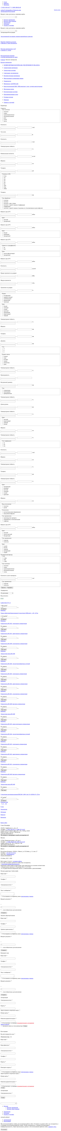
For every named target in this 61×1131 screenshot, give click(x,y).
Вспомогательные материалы (12, 75)
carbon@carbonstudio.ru (7, 10)
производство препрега (10, 518)
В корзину (3, 609)
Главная (3, 59)
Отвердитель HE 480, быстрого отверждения (13, 704)
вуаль (5, 121)
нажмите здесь (52, 1126)
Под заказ (3, 629)
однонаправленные (9, 114)
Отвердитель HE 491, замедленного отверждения (14, 633)
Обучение (6, 24)
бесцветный (7, 535)
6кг (5, 184)
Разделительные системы (10, 91)
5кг (5, 182)
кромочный (7, 300)
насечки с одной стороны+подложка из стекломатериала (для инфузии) (23, 208)
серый (5, 552)
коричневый (7, 314)
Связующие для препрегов (11, 73)
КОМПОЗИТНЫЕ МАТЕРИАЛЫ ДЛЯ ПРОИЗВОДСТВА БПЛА (22, 65)
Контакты (6, 4)
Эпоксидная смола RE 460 (8, 784)
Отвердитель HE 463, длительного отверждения (14, 744)
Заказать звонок (57, 9)
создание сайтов (17, 861)
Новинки (6, 99)
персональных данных (27, 896)
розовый (6, 488)
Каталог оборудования (10, 21)
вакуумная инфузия (9, 513)
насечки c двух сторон (10, 203)
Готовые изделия (8, 97)
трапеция (6, 302)
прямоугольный (8, 297)
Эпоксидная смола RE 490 (8, 653)
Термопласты (7, 81)
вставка (6, 359)
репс (5, 118)
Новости (6, 3)
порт (5, 358)
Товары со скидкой (9, 102)
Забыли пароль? (5, 1024)
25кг (5, 187)
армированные (8, 393)
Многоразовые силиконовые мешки (13, 78)
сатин (5, 119)
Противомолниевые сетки (11, 94)
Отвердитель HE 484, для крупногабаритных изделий (15, 663)
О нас (5, 2)
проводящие (7, 392)
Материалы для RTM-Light (11, 83)
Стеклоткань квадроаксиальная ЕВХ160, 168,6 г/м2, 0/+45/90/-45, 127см (20, 794)
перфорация (7, 206)
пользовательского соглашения (25, 1023)
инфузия (6, 521)
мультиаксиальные (9, 116)
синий (5, 309)
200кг (5, 188)
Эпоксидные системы (10, 70)
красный (6, 311)
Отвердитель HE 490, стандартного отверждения (14, 643)
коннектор (6, 362)
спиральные (7, 390)
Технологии (7, 22)
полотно (6, 111)
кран (5, 364)
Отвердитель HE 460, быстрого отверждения (13, 774)
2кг (5, 179)
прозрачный (7, 221)
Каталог (6, 1106)
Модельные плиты (9, 89)
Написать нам (17, 10)
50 (6, 803)
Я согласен (4, 1129)
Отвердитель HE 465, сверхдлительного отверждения (15, 724)
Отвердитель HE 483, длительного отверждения (14, 673)
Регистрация (11, 11)
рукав (5, 507)
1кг (5, 177)
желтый (6, 219)
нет (5, 249)
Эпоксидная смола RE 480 (8, 714)
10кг (5, 185)
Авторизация (4, 11)
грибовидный (7, 298)
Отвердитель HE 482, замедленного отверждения (14, 684)
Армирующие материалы (11, 67)
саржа (5, 113)
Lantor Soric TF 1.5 (6, 602)
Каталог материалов (9, 19)
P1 (4, 444)
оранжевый (7, 312)
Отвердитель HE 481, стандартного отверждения (14, 694)
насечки (6, 201)
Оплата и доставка (9, 25)
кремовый (6, 234)
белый (5, 232)
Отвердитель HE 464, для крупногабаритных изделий (15, 734)
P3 (4, 446)
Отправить (3, 912)
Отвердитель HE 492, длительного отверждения (14, 623)
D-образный (7, 295)
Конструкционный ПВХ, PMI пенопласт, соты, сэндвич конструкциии (23, 86)
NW (5, 559)
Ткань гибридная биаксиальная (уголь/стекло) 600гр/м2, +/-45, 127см (19, 613)
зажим (5, 361)
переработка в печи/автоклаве (12, 519)
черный (6, 315)
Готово (25, 1026)
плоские (6, 200)
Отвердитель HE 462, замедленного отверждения (14, 754)
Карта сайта (4, 822)
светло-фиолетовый (9, 253)
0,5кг (5, 176)
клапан (6, 356)
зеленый (6, 307)
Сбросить (3, 587)
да (4, 247)
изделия (6, 540)
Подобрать (10, 587)
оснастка (6, 541)
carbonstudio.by (10, 854)
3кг (5, 180)
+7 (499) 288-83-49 (16, 7)
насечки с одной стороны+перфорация (14, 205)
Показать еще (4, 802)
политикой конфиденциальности (10, 864)
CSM (5, 558)
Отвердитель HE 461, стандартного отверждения (14, 764)
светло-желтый (8, 534)
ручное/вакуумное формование (12, 512)
